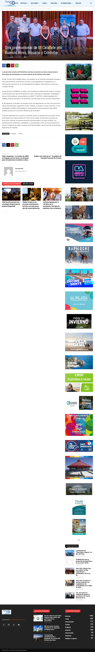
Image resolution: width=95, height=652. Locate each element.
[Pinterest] (12, 65)
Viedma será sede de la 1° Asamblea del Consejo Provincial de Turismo (47, 157)
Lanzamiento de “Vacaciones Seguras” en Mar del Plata (84, 552)
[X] (8, 65)
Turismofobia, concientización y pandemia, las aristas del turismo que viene (52, 637)
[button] (91, 3)
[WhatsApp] (17, 65)
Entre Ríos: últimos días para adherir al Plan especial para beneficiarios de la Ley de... (83, 572)
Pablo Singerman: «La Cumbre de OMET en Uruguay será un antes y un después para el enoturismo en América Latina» (15, 158)
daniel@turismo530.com (17, 619)
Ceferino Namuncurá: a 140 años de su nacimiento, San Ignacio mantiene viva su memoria (52, 205)
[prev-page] (3, 212)
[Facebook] (4, 65)
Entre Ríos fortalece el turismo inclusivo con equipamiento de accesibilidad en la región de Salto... (84, 584)
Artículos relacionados (11, 184)
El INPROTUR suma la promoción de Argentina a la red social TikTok (84, 561)
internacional (66, 3)
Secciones (34, 3)
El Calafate (13, 133)
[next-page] (6, 212)
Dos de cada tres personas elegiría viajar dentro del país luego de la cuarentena (52, 618)
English (78, 3)
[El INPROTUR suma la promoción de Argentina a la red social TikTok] (69, 562)
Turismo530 (10, 57)
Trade (44, 3)
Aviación (54, 3)
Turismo (20, 133)
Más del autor (28, 184)
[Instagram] (9, 625)
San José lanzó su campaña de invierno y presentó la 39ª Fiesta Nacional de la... (83, 595)
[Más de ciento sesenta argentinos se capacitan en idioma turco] (38, 628)
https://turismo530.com (21, 171)
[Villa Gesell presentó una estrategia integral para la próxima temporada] (11, 194)
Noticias (24, 3)
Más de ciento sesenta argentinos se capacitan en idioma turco (52, 627)
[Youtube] (19, 625)
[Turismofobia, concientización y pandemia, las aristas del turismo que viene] (38, 637)
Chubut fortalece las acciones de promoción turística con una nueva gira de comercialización (31, 205)
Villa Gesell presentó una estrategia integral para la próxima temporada (11, 204)
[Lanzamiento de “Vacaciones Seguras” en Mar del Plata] (69, 553)
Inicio (16, 3)
